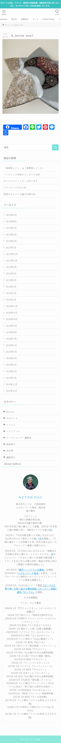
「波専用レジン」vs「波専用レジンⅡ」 (24, 168)
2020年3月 (11, 364)
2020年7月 (11, 338)
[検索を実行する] (55, 147)
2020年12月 (12, 306)
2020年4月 (11, 358)
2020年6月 (11, 345)
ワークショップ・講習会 (18, 437)
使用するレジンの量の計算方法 (19, 194)
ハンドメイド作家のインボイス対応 (22, 174)
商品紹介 (10, 444)
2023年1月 (11, 247)
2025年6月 (11, 214)
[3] (39, 538)
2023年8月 (11, 221)
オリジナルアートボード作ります (21, 181)
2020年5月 (11, 351)
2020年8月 (11, 332)
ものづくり (12, 418)
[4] (52, 554)
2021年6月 (11, 280)
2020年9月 (11, 325)
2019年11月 (11, 390)
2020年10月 (12, 319)
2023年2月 (11, 241)
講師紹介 (10, 457)
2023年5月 (11, 227)
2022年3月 (11, 267)
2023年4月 (11, 234)
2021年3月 (11, 286)
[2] (50, 529)
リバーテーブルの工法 (15, 187)
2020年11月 (11, 312)
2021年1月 (11, 299)
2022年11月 (11, 260)
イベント (10, 424)
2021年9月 (11, 273)
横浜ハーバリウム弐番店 (31, 569)
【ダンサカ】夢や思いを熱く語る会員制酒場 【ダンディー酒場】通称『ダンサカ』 (30, 589)
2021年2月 (11, 293)
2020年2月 (11, 371)
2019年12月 (11, 384)
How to (10, 411)
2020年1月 (11, 377)
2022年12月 (12, 254)
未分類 (9, 450)
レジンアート (13, 431)
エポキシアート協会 (28, 573)
